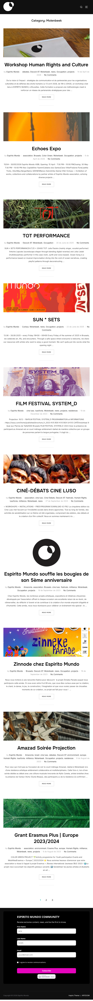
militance (22, 501)
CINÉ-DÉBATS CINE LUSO (46, 491)
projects (70, 72)
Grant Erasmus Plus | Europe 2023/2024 (46, 838)
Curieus (25, 327)
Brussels (37, 155)
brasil (37, 755)
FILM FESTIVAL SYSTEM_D (46, 404)
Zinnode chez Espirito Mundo (46, 664)
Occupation (61, 72)
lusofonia (39, 411)
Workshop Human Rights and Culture (46, 65)
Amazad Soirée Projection (46, 748)
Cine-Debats (49, 498)
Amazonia (28, 587)
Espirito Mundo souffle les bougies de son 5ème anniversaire (46, 577)
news (53, 72)
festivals (69, 498)
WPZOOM (86, 995)
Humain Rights (80, 498)
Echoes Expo (46, 149)
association (28, 155)
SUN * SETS (46, 320)
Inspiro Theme (74, 995)
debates (25, 72)
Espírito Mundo (12, 72)
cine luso (30, 411)
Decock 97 (34, 72)
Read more (48, 97)
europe (83, 755)
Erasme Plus (52, 848)
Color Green (47, 155)
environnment (73, 755)
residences (73, 411)
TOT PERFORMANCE (46, 236)
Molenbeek (45, 72)
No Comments (50, 75)
